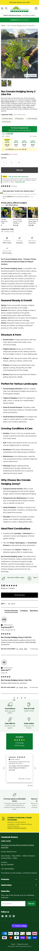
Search (13, 944)
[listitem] (19, 217)
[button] (4, 83)
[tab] (11, 611)
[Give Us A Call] (29, 708)
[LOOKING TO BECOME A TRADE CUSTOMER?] (19, 823)
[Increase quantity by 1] (19, 162)
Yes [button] (17, 649)
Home (3, 25)
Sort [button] (3, 604)
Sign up (31, 903)
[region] (19, 768)
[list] (19, 217)
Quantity (4, 158)
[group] (19, 585)
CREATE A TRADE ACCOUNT (16, 828)
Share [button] (25, 649)
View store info (20, 182)
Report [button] (21, 649)
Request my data (23, 944)
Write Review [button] (19, 595)
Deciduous (20, 118)
